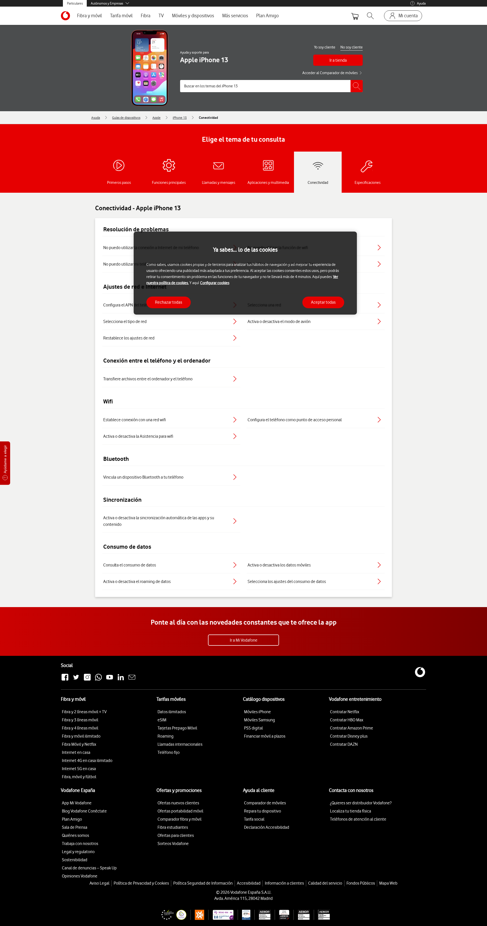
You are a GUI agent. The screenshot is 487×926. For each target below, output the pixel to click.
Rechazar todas (168, 302)
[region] (245, 273)
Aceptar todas (323, 302)
